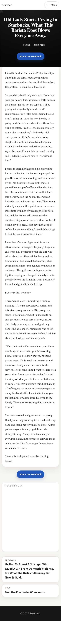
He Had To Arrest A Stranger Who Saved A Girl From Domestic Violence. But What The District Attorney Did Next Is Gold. (29, 569)
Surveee (7, 5)
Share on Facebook (31, 56)
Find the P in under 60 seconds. (25, 590)
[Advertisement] (30, 518)
